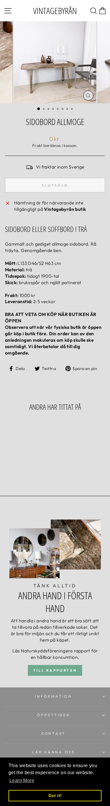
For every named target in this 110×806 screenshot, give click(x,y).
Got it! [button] (55, 795)
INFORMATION (53, 696)
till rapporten (55, 670)
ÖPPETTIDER (53, 715)
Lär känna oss (53, 752)
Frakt (37, 145)
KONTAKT (53, 733)
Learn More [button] (21, 780)
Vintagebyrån (55, 10)
